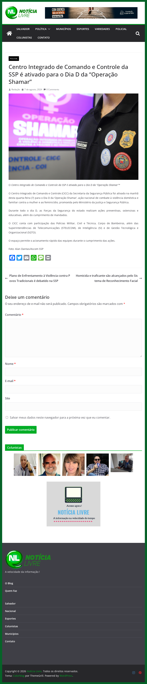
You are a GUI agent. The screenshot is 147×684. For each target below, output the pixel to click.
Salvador (23, 29)
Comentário (14, 315)
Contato (10, 641)
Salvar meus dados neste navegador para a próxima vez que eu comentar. (60, 417)
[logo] (28, 552)
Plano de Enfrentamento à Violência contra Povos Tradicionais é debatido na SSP (39, 278)
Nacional (10, 611)
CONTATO (44, 37)
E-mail (10, 381)
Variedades (102, 29)
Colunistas (24, 37)
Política (40, 29)
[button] (48, 29)
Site (7, 398)
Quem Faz (11, 590)
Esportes (83, 29)
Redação (15, 89)
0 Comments (52, 89)
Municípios (63, 29)
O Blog (9, 583)
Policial (121, 29)
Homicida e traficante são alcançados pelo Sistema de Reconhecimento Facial (107, 278)
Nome (10, 364)
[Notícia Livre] (9, 33)
